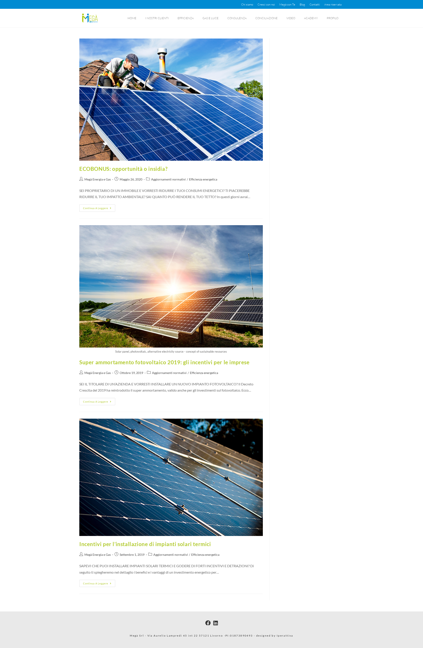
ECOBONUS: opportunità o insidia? (123, 169)
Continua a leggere (99, 207)
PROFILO (332, 18)
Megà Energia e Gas (97, 179)
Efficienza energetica (203, 179)
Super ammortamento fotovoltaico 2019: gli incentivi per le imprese (164, 362)
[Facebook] (208, 623)
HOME (132, 18)
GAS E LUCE (210, 18)
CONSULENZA (237, 18)
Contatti (315, 4)
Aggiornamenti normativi (168, 179)
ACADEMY (311, 18)
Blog (302, 4)
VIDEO (290, 18)
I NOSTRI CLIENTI (157, 18)
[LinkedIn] (215, 623)
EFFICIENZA (186, 18)
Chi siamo (247, 4)
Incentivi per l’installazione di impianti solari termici (145, 544)
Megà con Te (287, 4)
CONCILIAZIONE (266, 18)
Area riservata (332, 4)
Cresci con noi (266, 4)
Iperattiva (285, 635)
